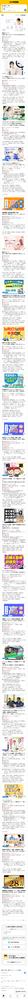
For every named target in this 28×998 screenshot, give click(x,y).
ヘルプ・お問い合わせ (5, 986)
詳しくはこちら (11, 938)
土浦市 (12, 980)
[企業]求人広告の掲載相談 (19, 988)
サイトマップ (12, 986)
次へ (23, 920)
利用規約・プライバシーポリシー (7, 988)
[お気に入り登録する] (24, 29)
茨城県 (8, 980)
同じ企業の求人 (5, 194)
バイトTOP (3, 980)
